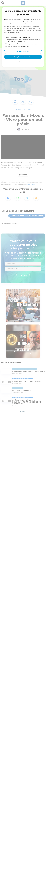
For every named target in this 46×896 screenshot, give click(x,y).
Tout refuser (23, 62)
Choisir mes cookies (23, 52)
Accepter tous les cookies (23, 57)
